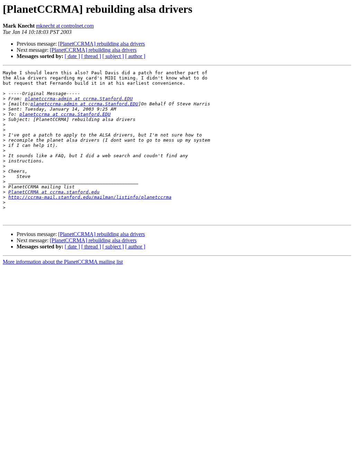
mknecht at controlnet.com (65, 26)
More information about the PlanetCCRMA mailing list (63, 262)
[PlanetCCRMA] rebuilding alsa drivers (101, 44)
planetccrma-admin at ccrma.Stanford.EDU (79, 98)
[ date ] (72, 56)
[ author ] (135, 56)
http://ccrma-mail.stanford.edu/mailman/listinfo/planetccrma (89, 197)
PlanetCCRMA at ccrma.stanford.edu (54, 192)
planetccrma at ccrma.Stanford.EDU (65, 114)
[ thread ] (91, 56)
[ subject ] (113, 56)
